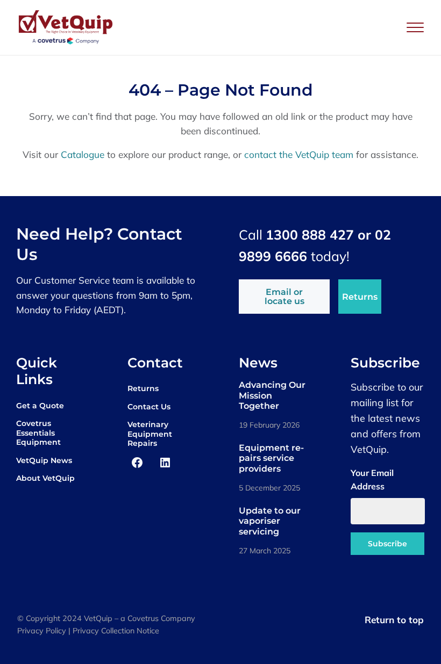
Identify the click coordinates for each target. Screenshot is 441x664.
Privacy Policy (41, 631)
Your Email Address (372, 479)
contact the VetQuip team (298, 154)
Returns (360, 297)
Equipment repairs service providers (271, 458)
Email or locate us (284, 297)
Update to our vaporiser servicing (270, 521)
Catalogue (82, 154)
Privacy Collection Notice (116, 631)
